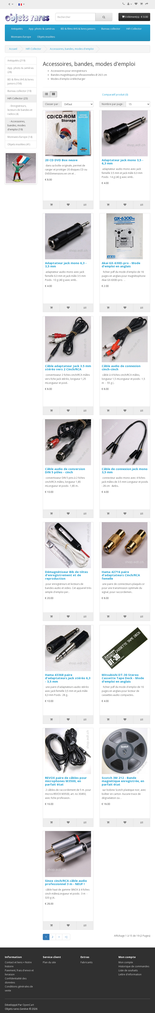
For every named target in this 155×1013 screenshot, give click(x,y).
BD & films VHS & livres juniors (78, 28)
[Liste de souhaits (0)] (136, 4)
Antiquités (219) (16, 60)
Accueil (13, 49)
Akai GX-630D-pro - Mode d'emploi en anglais (121, 264)
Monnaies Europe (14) (19, 137)
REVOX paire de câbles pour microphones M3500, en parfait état (66, 781)
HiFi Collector (134, 28)
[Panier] (141, 4)
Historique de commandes (133, 966)
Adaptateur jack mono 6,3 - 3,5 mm (66, 264)
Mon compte (125, 962)
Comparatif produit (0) (115, 94)
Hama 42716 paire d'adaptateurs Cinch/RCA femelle (121, 575)
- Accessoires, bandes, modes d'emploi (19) (16, 125)
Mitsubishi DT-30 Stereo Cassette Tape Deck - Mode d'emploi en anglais (123, 678)
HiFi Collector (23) (17, 98)
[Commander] (146, 4)
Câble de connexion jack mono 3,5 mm (125, 470)
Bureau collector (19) (19, 91)
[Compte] (129, 4)
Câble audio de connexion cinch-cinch (121, 367)
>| (66, 937)
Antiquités (17, 28)
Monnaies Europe (21, 36)
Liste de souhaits (128, 970)
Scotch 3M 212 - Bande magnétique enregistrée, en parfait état (123, 781)
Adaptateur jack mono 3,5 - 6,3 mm (122, 161)
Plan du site (49, 962)
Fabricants (86, 962)
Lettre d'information (129, 974)
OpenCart (28, 1005)
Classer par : (52, 104)
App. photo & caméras (42, 28)
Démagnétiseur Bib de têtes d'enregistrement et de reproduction (66, 575)
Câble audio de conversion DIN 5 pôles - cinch (65, 470)
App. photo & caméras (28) (20, 70)
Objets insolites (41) (18, 144)
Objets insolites (46, 36)
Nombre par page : (113, 104)
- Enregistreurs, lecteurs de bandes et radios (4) (19, 110)
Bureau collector (110, 28)
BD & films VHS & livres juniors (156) (20, 81)
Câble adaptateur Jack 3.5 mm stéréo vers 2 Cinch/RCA (68, 367)
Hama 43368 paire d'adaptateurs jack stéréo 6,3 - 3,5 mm (67, 678)
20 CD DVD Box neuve (61, 160)
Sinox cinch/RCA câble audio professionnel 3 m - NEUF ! (66, 882)
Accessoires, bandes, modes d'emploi (72, 49)
